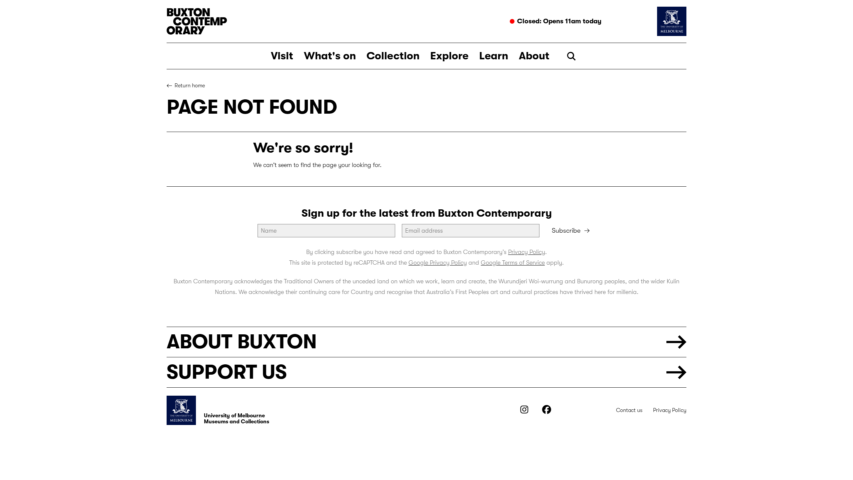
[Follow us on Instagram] (524, 412)
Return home (190, 86)
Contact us (629, 410)
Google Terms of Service (513, 262)
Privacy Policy (526, 252)
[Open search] (571, 56)
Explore (449, 56)
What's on (330, 56)
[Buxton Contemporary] (295, 21)
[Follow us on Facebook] (546, 412)
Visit (282, 56)
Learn (493, 56)
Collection (393, 56)
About (534, 56)
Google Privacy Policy (438, 262)
